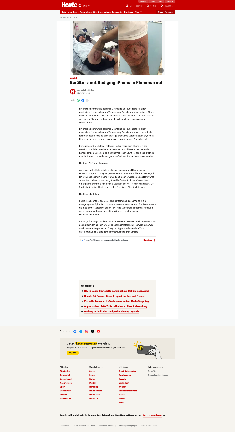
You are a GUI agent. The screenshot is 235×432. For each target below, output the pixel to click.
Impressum (64, 425)
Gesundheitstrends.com (158, 375)
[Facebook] (82, 100)
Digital (75, 17)
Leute (92, 375)
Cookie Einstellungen (148, 425)
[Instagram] (86, 331)
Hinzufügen (147, 240)
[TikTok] (92, 331)
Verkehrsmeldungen (128, 391)
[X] (80, 331)
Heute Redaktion (87, 90)
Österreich (66, 12)
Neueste (169, 12)
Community (117, 12)
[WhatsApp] (78, 100)
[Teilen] (87, 100)
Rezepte (122, 379)
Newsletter (65, 398)
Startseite (63, 17)
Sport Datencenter (127, 371)
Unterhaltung (104, 12)
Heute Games (95, 391)
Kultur (92, 379)
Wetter (63, 395)
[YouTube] (98, 331)
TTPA (93, 425)
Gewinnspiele (125, 375)
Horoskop (93, 387)
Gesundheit (124, 383)
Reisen (122, 398)
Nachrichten (66, 383)
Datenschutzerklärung (107, 425)
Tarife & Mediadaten (80, 425)
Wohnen (122, 387)
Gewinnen (128, 12)
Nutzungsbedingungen (128, 425)
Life (95, 12)
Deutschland (65, 379)
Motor (121, 395)
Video (160, 12)
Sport (75, 12)
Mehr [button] (137, 12)
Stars (91, 371)
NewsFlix (152, 371)
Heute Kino (94, 395)
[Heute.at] (69, 4)
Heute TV (93, 398)
